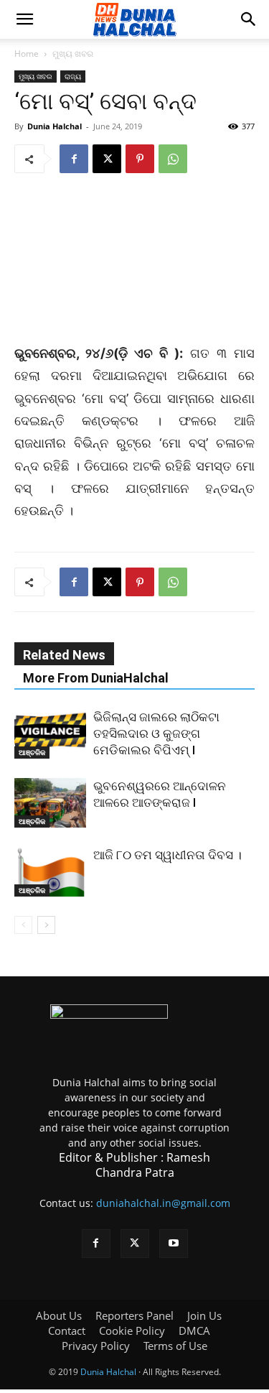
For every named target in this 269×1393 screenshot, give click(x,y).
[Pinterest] (140, 158)
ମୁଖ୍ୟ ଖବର (72, 53)
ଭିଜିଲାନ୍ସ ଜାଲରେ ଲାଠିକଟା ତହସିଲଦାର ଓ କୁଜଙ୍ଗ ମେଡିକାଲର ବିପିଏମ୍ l (156, 733)
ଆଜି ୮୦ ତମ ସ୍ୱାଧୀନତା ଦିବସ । (167, 855)
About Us (59, 1315)
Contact (66, 1330)
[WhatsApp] (173, 158)
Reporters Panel (134, 1315)
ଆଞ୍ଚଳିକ (32, 752)
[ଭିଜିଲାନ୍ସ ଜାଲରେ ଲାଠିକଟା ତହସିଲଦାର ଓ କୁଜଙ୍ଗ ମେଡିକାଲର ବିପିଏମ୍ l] (50, 734)
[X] (107, 158)
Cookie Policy (132, 1330)
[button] (24, 19)
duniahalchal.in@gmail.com (163, 1203)
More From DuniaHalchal (96, 677)
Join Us (204, 1315)
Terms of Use (175, 1345)
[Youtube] (173, 1243)
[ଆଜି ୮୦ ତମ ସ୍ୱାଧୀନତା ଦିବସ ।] (50, 872)
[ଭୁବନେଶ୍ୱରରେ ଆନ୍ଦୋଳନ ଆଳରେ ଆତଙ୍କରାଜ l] (50, 803)
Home (26, 53)
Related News (64, 654)
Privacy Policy (96, 1345)
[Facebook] (74, 158)
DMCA (194, 1330)
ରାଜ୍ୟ (73, 76)
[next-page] (46, 925)
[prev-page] (23, 925)
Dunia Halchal (54, 126)
